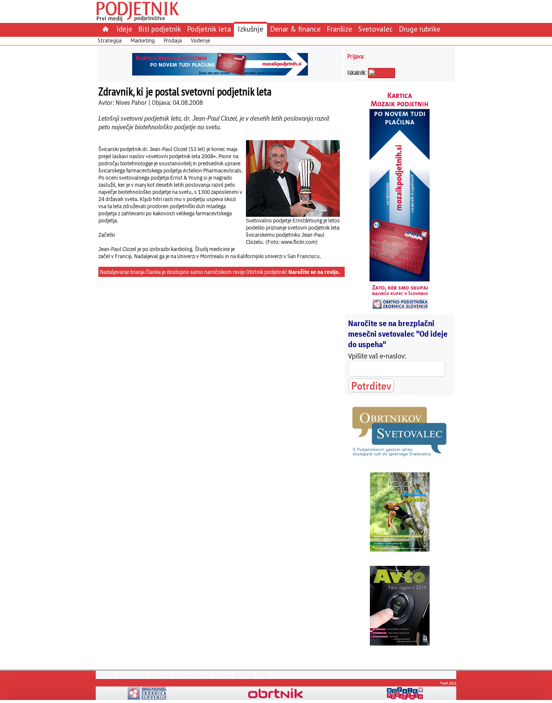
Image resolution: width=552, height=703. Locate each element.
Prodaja (173, 40)
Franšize (339, 28)
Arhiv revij (160, 675)
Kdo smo (223, 675)
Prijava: (356, 56)
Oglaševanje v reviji (192, 675)
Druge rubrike (419, 28)
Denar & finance (295, 28)
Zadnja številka (131, 675)
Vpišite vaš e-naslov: (377, 355)
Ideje (124, 28)
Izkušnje (250, 28)
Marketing (143, 40)
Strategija (110, 40)
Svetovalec (375, 28)
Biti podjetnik (159, 28)
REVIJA (104, 674)
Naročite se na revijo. (314, 271)
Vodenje (200, 40)
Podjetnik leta (209, 28)
